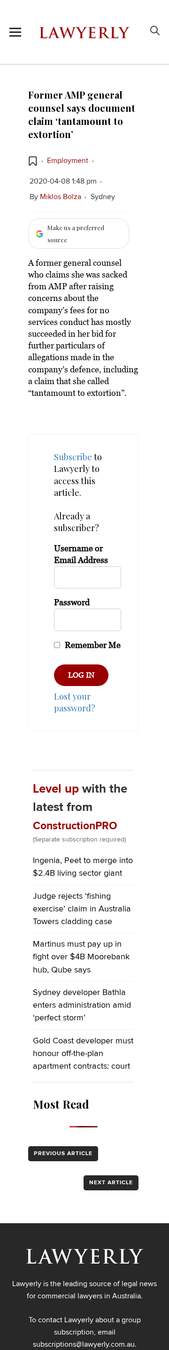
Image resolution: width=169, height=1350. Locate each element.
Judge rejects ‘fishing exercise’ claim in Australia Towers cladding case (82, 909)
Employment (67, 160)
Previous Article (63, 1154)
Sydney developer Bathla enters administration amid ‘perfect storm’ (82, 1005)
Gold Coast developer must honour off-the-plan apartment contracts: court (83, 1054)
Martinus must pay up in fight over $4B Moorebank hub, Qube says (81, 957)
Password (72, 602)
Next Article (111, 1183)
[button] (33, 161)
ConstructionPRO (75, 826)
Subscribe (73, 457)
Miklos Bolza (60, 197)
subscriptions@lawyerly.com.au (84, 1344)
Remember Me (92, 645)
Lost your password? (74, 702)
